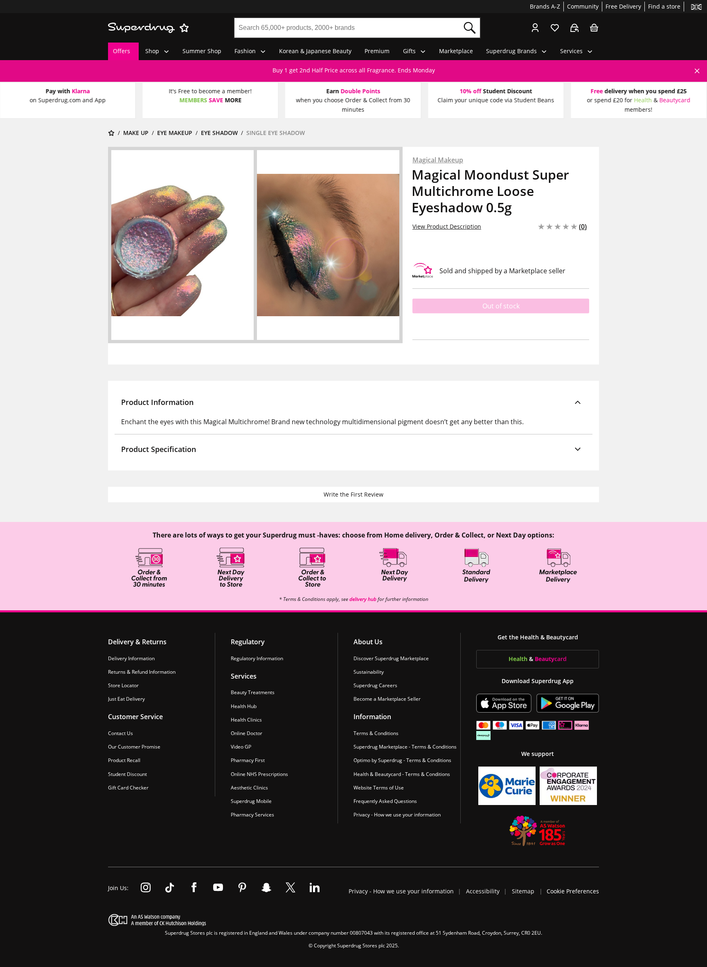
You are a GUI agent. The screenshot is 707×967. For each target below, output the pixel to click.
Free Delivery (623, 6)
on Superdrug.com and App (67, 100)
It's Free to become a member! (210, 91)
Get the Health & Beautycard (538, 637)
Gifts (409, 51)
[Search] (469, 28)
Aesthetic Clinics (249, 787)
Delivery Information (131, 658)
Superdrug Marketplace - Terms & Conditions (405, 746)
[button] (353, 402)
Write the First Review (353, 494)
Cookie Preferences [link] (573, 891)
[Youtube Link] (218, 888)
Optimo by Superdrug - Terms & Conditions (402, 760)
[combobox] (346, 28)
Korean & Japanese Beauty (315, 51)
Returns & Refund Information (142, 671)
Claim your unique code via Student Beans (495, 100)
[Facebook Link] (194, 888)
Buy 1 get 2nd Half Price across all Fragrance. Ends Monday (353, 70)
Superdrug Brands (511, 51)
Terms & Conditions (376, 733)
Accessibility (483, 891)
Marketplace (456, 51)
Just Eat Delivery (126, 698)
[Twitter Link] (290, 888)
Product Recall (124, 760)
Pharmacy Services (252, 814)
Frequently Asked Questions (385, 801)
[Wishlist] (555, 28)
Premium (377, 51)
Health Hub (244, 705)
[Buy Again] (574, 28)
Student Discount (127, 773)
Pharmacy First (248, 760)
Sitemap (523, 891)
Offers (121, 51)
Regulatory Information (257, 658)
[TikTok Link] (170, 888)
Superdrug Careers (375, 685)
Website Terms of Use (379, 787)
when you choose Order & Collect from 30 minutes (353, 104)
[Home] (111, 133)
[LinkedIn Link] (315, 888)
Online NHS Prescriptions (259, 773)
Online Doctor (246, 733)
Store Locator (123, 685)
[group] (353, 70)
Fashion (245, 51)
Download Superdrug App (538, 681)
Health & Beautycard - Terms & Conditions (402, 773)
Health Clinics (246, 719)
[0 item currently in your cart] (594, 27)
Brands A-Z (545, 6)
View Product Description (446, 226)
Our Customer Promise (134, 746)
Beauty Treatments (253, 692)
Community (583, 6)
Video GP (241, 746)
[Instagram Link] (146, 888)
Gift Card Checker (128, 787)
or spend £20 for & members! (638, 104)
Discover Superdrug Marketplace (391, 658)
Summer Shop (201, 51)
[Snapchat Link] (266, 888)
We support (537, 754)
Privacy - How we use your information (397, 814)
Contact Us (120, 733)
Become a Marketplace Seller (387, 698)
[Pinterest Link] (242, 888)
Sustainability (369, 671)
